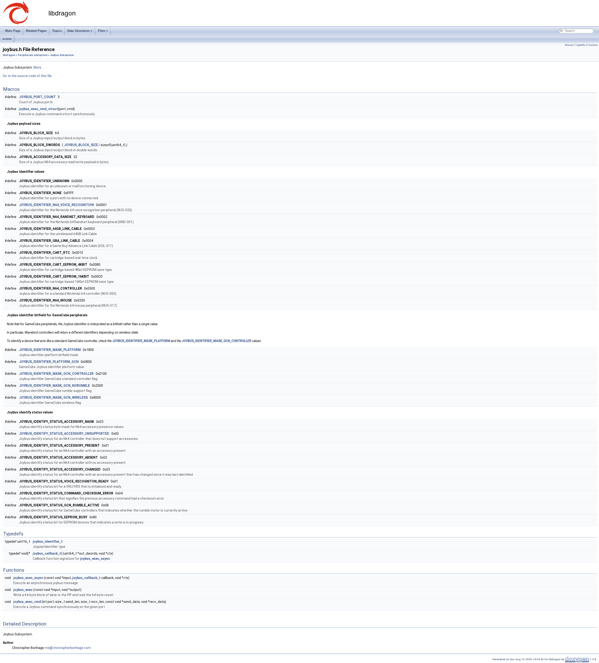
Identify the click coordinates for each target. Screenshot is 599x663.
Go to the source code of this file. (27, 76)
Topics (57, 31)
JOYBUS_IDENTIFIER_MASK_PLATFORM (141, 341)
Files (101, 31)
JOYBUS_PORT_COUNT (37, 97)
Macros (569, 45)
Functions (592, 45)
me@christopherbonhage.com (68, 648)
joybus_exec (23, 590)
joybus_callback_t (47, 553)
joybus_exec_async (95, 558)
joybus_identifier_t (47, 541)
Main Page (12, 31)
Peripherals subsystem (32, 55)
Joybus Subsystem (62, 55)
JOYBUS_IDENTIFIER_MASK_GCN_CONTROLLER (216, 341)
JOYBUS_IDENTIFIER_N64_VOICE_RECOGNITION (56, 205)
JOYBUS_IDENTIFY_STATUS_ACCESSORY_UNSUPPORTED (64, 433)
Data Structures (78, 31)
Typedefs (580, 45)
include (7, 38)
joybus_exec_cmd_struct (38, 109)
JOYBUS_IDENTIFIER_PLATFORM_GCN (49, 362)
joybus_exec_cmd (27, 602)
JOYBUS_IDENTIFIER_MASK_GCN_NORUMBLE (54, 385)
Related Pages (36, 31)
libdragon (9, 55)
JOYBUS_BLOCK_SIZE (81, 145)
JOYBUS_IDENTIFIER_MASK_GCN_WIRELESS (53, 397)
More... (38, 67)
